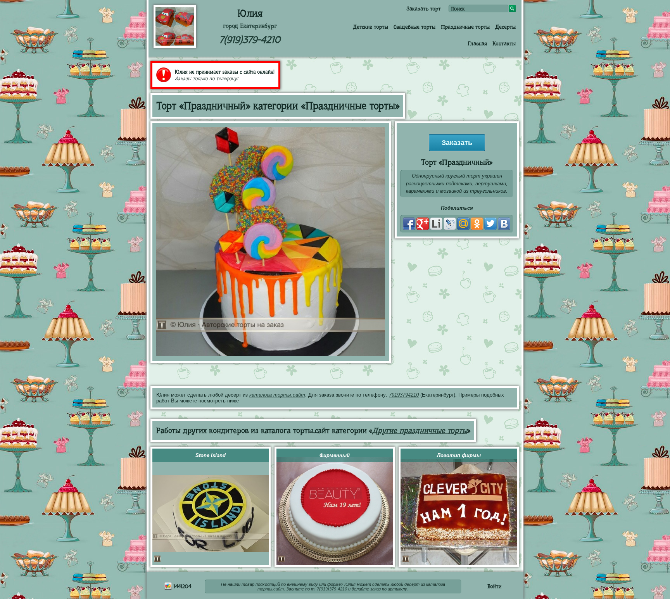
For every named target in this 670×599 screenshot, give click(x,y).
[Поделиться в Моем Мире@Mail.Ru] (463, 224)
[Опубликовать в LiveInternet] (436, 224)
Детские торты (370, 27)
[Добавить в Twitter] (490, 224)
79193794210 (404, 395)
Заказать (457, 143)
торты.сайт (270, 589)
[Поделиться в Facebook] (409, 224)
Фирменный (334, 455)
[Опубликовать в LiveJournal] (450, 224)
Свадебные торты (414, 27)
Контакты (504, 43)
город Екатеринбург (250, 25)
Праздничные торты (465, 27)
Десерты (505, 27)
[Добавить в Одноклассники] (477, 224)
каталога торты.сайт (277, 395)
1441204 (181, 586)
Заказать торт (423, 8)
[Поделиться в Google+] (422, 224)
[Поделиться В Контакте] (504, 224)
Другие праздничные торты (419, 430)
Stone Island (210, 455)
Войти (494, 586)
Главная (477, 43)
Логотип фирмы (459, 455)
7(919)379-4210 (249, 39)
